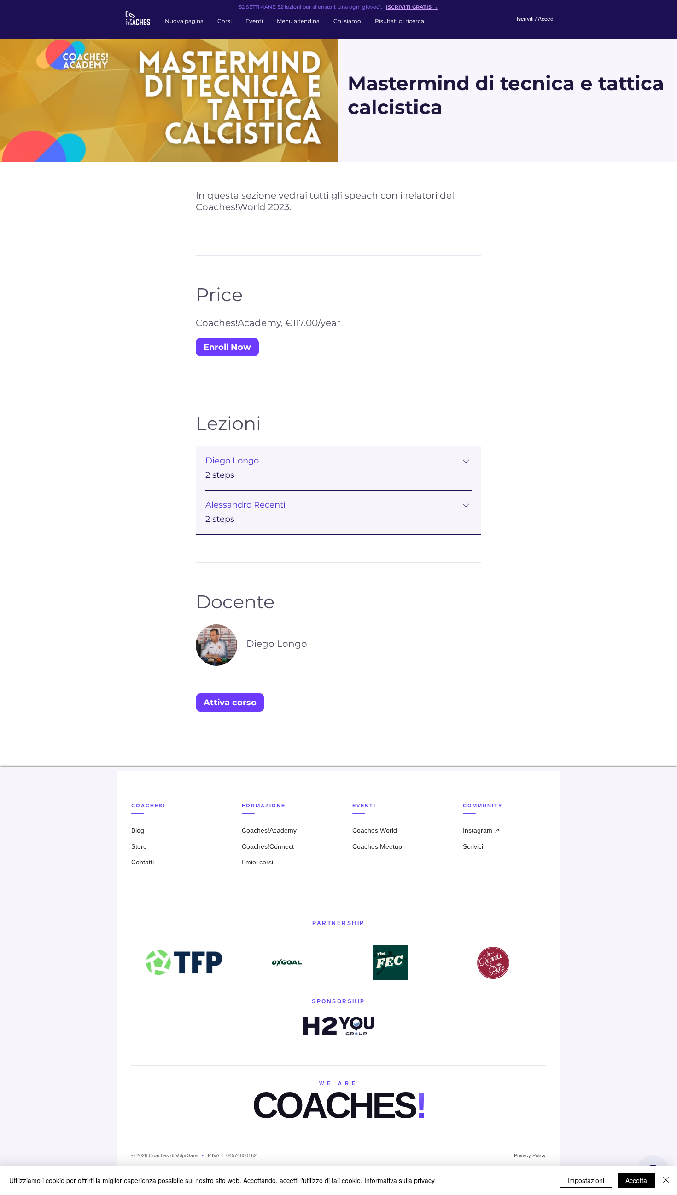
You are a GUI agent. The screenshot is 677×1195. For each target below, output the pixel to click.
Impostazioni (585, 1180)
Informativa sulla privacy (399, 1180)
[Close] (665, 1180)
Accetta (636, 1180)
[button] (224, 21)
